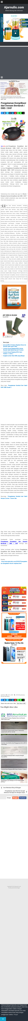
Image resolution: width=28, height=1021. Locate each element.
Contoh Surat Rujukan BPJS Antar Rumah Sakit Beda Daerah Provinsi (13, 349)
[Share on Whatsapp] (18, 113)
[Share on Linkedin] (12, 113)
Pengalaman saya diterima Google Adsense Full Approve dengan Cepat (14, 791)
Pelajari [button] (16, 1014)
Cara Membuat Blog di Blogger (12, 787)
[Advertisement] (14, 61)
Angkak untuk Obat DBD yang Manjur (14, 356)
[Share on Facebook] (4, 113)
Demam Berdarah (5, 696)
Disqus (9, 798)
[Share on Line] (20, 113)
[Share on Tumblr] (10, 113)
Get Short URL (21, 703)
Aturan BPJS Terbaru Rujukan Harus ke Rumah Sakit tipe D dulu (14, 345)
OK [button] (3, 1019)
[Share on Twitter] (7, 113)
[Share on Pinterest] (15, 113)
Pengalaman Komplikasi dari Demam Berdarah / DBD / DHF (13, 105)
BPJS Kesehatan (20, 695)
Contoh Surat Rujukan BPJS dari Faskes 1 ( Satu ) (12, 352)
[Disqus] (14, 818)
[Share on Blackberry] (23, 113)
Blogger (15, 798)
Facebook (23, 798)
